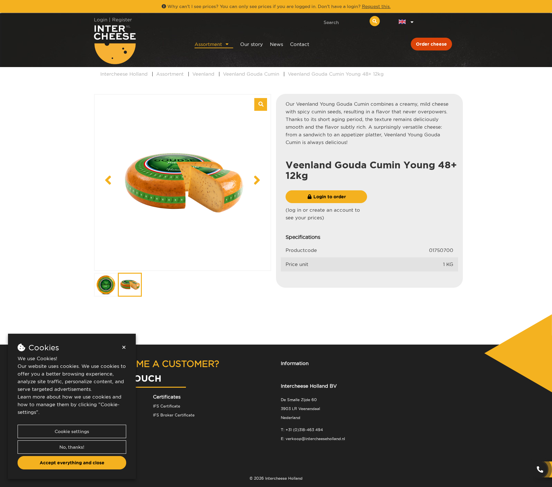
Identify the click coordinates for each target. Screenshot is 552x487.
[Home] (136, 44)
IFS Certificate (166, 406)
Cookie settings (72, 431)
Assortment (208, 44)
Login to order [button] (329, 196)
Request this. (376, 6)
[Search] (375, 21)
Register (122, 19)
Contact (299, 44)
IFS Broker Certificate (174, 415)
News (276, 44)
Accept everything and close (72, 462)
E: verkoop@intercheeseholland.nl (313, 439)
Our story (251, 44)
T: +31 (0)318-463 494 (302, 430)
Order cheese (431, 44)
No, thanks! (71, 447)
